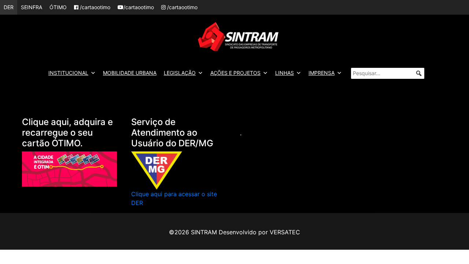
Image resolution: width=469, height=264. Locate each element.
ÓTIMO (58, 7)
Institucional (68, 73)
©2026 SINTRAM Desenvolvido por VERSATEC (234, 232)
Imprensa (322, 73)
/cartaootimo (94, 7)
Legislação (180, 73)
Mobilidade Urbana (129, 73)
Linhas (284, 73)
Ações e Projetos (235, 73)
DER (9, 7)
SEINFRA (31, 7)
